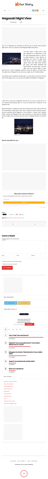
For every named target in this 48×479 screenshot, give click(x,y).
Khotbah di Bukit (7, 393)
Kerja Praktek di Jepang (11, 217)
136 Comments (12, 357)
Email (18, 255)
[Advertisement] (24, 36)
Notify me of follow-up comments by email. (12, 261)
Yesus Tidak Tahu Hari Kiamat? (19, 335)
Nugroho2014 (13, 22)
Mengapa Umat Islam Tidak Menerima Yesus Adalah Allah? (25, 353)
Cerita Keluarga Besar (8, 386)
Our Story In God (24, 461)
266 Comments (12, 338)
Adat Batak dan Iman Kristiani (10, 381)
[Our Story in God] (24, 4)
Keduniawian (6, 391)
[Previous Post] (13, 224)
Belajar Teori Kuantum (8, 383)
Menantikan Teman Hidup (9, 401)
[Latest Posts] (13, 329)
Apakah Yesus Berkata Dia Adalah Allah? (22, 361)
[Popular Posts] (6, 329)
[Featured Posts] (9, 329)
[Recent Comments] (17, 329)
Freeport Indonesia (8, 388)
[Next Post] (35, 224)
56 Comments (12, 364)
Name (3, 255)
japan (21, 22)
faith (10, 333)
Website (33, 255)
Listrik (5, 398)
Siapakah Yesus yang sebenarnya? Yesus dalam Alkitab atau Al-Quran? (24, 344)
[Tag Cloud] (20, 329)
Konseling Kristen (7, 396)
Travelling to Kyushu (20, 217)
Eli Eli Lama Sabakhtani (16, 369)
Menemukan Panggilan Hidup (10, 403)
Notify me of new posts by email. (10, 264)
